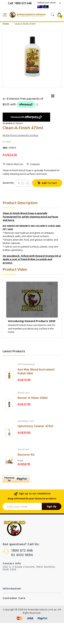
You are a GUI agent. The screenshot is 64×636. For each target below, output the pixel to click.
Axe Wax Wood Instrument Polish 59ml (36, 371)
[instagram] (11, 578)
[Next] (59, 96)
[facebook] (4, 578)
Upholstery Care (26, 421)
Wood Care (23, 392)
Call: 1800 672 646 (20, 3)
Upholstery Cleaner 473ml (35, 426)
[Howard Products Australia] (29, 15)
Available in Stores (13, 123)
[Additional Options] (32, 478)
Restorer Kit (26, 455)
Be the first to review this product (20, 135)
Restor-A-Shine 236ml (32, 398)
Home (6, 23)
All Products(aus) (26, 364)
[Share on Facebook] (4, 194)
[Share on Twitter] (8, 194)
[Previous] (47, 96)
